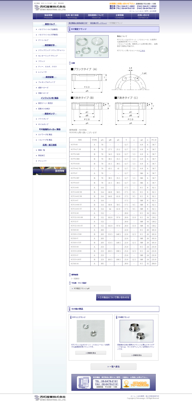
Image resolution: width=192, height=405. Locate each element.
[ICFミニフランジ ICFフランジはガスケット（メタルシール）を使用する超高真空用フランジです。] (91, 315)
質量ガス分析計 (44, 109)
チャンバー (42, 161)
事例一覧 (41, 150)
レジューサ (42, 72)
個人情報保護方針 (152, 396)
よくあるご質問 (142, 11)
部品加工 (41, 155)
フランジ (41, 61)
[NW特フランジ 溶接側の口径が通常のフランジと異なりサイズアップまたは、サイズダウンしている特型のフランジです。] (136, 315)
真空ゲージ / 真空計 (45, 103)
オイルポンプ (43, 124)
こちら (142, 51)
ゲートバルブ (43, 40)
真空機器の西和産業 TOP (78, 23)
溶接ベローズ (43, 93)
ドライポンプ (43, 119)
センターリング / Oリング (48, 56)
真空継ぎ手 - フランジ (98, 23)
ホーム (132, 11)
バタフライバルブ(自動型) (48, 29)
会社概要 (153, 11)
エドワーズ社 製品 (45, 135)
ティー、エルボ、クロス (47, 67)
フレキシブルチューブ (46, 82)
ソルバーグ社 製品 (45, 140)
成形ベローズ (43, 88)
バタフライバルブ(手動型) (48, 35)
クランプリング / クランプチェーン (51, 50)
